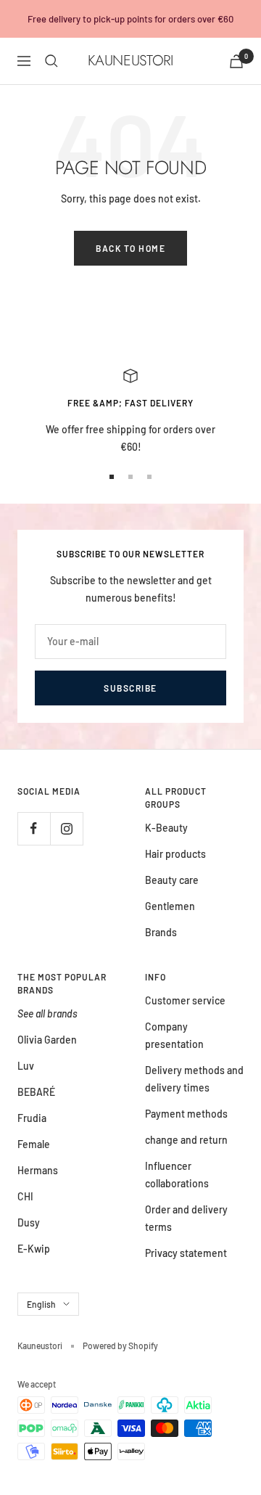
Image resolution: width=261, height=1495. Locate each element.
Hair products (175, 854)
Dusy (28, 1222)
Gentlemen (170, 906)
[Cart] (236, 61)
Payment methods (186, 1113)
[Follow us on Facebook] (33, 828)
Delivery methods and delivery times (194, 1079)
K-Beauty (166, 828)
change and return (186, 1140)
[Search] (51, 60)
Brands (161, 932)
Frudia (31, 1118)
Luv (25, 1066)
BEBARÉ (36, 1092)
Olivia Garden (47, 1039)
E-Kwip (33, 1248)
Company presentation (174, 1035)
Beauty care (172, 880)
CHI (25, 1196)
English (41, 1304)
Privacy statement (186, 1253)
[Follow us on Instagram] (66, 828)
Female (33, 1144)
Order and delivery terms (186, 1218)
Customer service (185, 1000)
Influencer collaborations (177, 1174)
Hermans (37, 1170)
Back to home (130, 248)
